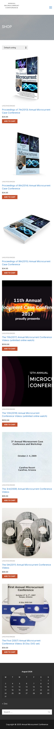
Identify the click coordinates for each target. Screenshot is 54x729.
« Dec (5, 703)
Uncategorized (8, 106)
